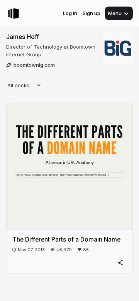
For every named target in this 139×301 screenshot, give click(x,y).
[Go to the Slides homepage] (13, 13)
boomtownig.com (34, 65)
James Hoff (22, 37)
